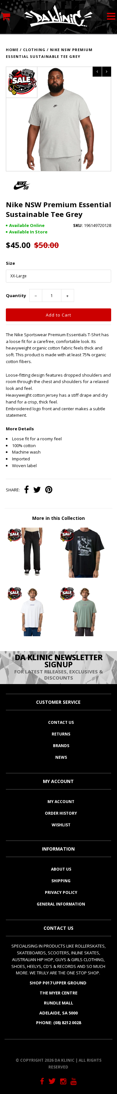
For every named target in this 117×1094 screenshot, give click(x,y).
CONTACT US (61, 722)
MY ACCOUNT (60, 801)
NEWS (61, 757)
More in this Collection (58, 518)
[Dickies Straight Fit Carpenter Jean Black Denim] (32, 576)
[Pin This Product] (48, 490)
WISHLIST (61, 825)
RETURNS (61, 734)
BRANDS (61, 745)
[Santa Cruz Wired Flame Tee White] (32, 635)
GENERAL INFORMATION (61, 904)
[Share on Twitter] (37, 490)
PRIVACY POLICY (61, 892)
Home (12, 49)
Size (10, 263)
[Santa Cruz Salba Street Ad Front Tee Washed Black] (84, 576)
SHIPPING (61, 881)
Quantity (16, 295)
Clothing (34, 49)
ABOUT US (61, 869)
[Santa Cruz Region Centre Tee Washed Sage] (84, 635)
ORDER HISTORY (61, 813)
